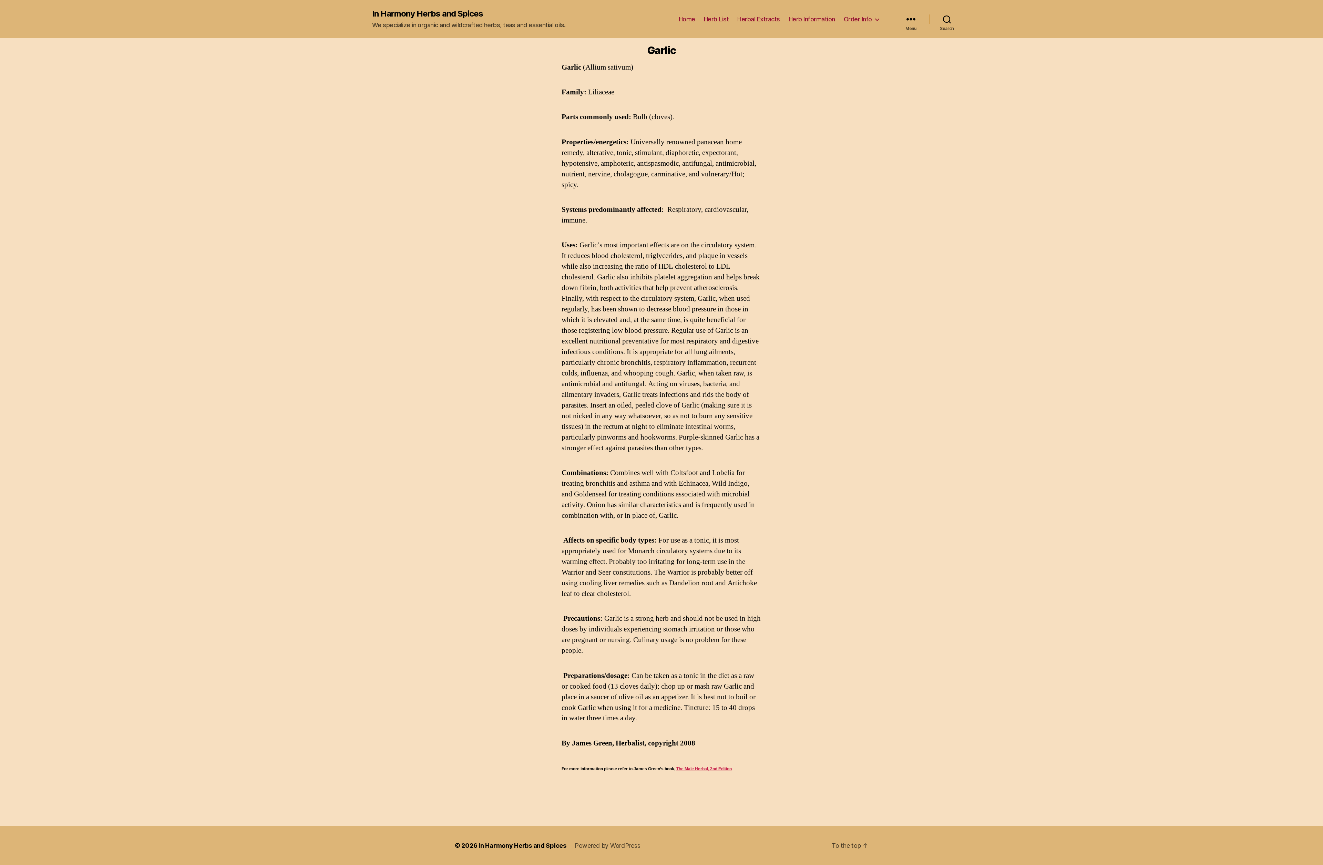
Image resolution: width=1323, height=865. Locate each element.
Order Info (858, 19)
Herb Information (812, 19)
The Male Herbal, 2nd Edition (704, 768)
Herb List (716, 19)
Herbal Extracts (758, 19)
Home (687, 19)
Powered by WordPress (607, 845)
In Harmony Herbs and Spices (427, 14)
